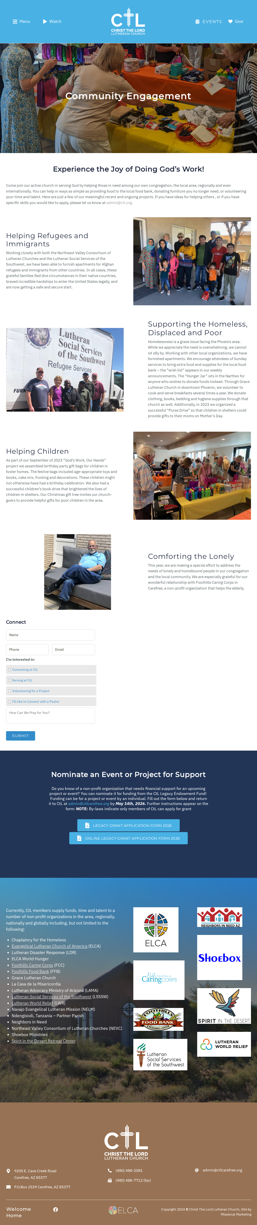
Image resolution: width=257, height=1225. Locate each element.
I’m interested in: (20, 659)
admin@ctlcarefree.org (88, 803)
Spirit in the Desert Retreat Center (44, 1041)
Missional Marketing (236, 1214)
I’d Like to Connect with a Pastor (35, 701)
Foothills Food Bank (30, 971)
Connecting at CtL (25, 670)
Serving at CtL (22, 680)
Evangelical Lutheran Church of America (49, 946)
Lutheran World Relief (32, 1003)
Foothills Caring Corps (32, 965)
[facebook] (55, 1209)
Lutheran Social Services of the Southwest (51, 996)
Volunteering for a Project (30, 691)
